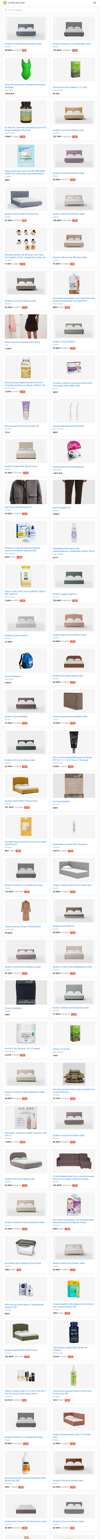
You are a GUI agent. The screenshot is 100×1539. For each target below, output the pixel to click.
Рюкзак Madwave (13, 676)
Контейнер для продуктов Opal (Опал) (23, 1263)
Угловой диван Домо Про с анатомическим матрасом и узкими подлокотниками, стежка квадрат (73, 1177)
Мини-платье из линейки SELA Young (22, 342)
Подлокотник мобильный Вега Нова (70, 716)
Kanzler (8, 510)
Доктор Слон (58, 429)
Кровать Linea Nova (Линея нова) (68, 173)
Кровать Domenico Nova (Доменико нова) (25, 1092)
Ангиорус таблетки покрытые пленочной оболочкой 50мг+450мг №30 (72, 384)
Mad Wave (9, 90)
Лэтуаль (8, 176)
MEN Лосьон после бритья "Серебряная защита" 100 (24, 1306)
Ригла (55, 388)
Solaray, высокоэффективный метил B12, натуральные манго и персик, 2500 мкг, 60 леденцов (25, 383)
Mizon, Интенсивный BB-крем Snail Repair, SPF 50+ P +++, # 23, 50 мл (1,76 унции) (72, 758)
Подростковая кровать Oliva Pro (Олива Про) (72, 1435)
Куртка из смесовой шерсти (18, 507)
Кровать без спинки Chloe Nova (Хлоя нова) (25, 1521)
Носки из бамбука (61, 801)
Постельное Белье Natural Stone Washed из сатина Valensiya (74, 1090)
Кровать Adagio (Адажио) (65, 594)
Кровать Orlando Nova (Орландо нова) (23, 43)
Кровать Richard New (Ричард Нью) (22, 214)
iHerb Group (10, 133)
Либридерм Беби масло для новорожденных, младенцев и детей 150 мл (74, 549)
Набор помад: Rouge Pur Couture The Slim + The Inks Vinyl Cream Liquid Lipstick (25, 1392)
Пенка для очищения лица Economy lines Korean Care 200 (72, 1392)
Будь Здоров (58, 90)
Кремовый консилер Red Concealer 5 (70, 844)
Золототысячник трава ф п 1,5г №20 (70, 87)
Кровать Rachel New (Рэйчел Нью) (21, 801)
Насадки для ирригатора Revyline (68, 426)
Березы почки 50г (61, 1049)
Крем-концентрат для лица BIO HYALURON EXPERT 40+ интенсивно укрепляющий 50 (25, 172)
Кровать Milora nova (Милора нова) (70, 257)
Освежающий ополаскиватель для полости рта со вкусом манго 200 (73, 1305)
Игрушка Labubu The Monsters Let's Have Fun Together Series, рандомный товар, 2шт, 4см (26, 256)
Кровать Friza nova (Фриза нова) (68, 1521)
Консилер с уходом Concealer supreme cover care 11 (26, 1134)
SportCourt (9, 929)
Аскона (8, 46)
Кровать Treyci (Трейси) (64, 341)
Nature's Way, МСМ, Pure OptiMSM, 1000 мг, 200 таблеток (25, 592)
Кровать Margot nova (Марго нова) (69, 635)
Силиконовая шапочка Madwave (68, 467)
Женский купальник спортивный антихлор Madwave (25, 85)
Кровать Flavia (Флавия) (16, 716)
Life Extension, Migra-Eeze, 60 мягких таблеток (70, 1348)
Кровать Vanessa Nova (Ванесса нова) (23, 967)
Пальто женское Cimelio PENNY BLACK (23, 926)
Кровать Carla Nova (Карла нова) (68, 130)
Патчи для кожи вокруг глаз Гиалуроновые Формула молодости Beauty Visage (73, 1221)
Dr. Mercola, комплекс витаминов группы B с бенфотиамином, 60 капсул (26, 128)
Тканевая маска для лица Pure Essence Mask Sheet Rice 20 (26, 843)
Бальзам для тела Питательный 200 (22, 426)
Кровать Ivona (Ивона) (63, 926)
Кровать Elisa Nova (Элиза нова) (68, 1480)
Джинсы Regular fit (62, 507)
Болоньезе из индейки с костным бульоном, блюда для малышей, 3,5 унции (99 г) (74, 299)
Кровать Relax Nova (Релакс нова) (69, 214)
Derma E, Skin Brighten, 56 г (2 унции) (22, 1048)
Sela (6, 345)
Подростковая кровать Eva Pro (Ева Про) (72, 885)
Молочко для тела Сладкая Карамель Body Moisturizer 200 (25, 1479)
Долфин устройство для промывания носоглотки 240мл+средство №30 (22, 549)
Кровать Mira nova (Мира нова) (20, 760)
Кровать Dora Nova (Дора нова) (68, 675)
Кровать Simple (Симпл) (16, 635)
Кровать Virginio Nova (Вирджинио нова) (72, 967)
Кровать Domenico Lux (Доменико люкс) (72, 43)
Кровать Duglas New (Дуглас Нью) (21, 466)
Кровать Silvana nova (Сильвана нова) (71, 1007)
